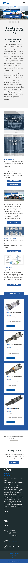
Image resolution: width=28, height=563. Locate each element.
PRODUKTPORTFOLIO (14, 293)
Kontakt (14, 555)
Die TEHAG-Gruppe (8, 473)
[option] (14, 13)
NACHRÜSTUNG (14, 184)
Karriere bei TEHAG (8, 475)
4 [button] (18, 22)
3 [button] (16, 22)
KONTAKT (14, 462)
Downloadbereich (14, 440)
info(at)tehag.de (13, 540)
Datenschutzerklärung (14, 553)
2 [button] (13, 22)
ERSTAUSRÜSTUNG (14, 181)
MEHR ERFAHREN (14, 222)
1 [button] (10, 22)
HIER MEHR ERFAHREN (13, 16)
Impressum (14, 557)
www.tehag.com (13, 541)
